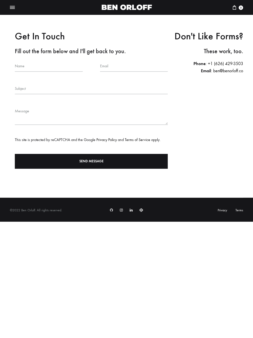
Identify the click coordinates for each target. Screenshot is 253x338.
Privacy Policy (106, 139)
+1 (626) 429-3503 (225, 63)
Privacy (222, 210)
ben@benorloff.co (228, 70)
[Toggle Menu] (12, 7)
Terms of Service (137, 139)
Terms (239, 210)
